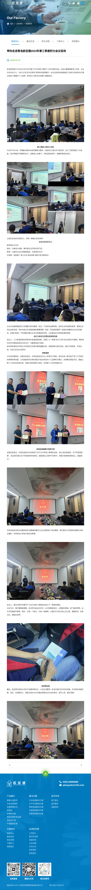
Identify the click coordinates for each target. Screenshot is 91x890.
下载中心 (61, 41)
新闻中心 (15, 41)
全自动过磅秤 (12, 804)
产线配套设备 (12, 824)
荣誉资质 (32, 850)
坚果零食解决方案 (36, 814)
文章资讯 (19, 24)
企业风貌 (32, 843)
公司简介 (32, 833)
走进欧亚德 (34, 829)
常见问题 (45, 41)
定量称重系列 (12, 807)
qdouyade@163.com (73, 785)
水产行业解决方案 (36, 804)
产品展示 (11, 796)
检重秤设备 (11, 814)
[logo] (14, 3)
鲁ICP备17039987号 (56, 885)
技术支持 (55, 796)
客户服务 (54, 800)
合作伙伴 (32, 847)
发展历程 (32, 840)
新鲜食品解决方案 (36, 807)
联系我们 (32, 853)
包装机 (9, 810)
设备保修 (54, 807)
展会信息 (30, 41)
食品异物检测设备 (14, 817)
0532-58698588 (70, 782)
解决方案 (33, 796)
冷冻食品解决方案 (36, 800)
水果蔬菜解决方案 (36, 810)
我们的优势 (33, 837)
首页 (11, 24)
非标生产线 (11, 820)
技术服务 (54, 804)
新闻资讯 (29, 24)
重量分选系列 (12, 800)
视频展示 (76, 41)
